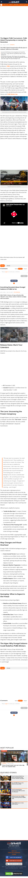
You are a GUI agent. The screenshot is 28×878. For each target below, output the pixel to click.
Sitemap (14, 854)
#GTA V (11, 4)
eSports (12, 44)
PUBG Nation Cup (12, 94)
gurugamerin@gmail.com (15, 847)
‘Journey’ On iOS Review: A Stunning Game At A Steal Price (13, 52)
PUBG (8, 66)
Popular (25, 268)
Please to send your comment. (11, 271)
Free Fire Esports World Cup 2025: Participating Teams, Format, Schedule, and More (18, 777)
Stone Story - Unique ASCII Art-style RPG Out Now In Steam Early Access (13, 54)
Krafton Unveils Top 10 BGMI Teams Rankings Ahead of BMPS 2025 (19, 797)
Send (24, 276)
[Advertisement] (14, 21)
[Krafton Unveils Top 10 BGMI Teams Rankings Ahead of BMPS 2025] (5, 798)
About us (14, 851)
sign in (6, 271)
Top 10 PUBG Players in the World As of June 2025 (18, 783)
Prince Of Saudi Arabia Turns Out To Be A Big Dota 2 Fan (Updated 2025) (13, 766)
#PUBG (8, 265)
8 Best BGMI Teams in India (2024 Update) (18, 803)
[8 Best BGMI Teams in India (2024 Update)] (5, 805)
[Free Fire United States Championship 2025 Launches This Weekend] (5, 791)
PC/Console (17, 292)
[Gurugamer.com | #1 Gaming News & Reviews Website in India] (14, 2)
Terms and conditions (14, 852)
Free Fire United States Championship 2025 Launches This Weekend (18, 790)
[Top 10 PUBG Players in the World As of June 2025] (5, 785)
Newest (20, 268)
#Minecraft (5, 4)
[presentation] (5, 265)
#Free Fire (16, 4)
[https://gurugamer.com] (14, 843)
